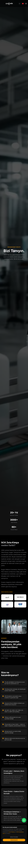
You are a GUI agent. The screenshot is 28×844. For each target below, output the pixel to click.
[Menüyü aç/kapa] (26, 3)
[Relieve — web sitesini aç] (7, 597)
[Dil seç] (22, 3)
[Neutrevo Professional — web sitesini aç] (20, 597)
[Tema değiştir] (19, 4)
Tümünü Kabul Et (14, 840)
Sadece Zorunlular (14, 836)
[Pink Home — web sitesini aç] (7, 605)
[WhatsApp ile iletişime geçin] (24, 820)
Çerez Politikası (11, 832)
